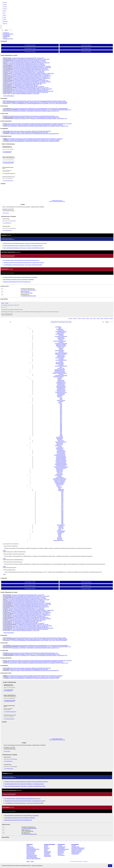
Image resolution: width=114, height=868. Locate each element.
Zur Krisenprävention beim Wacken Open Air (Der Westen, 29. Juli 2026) (29, 60)
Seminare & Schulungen (60, 481)
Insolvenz (61, 349)
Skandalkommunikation (61, 459)
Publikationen (60, 395)
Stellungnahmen (59, 437)
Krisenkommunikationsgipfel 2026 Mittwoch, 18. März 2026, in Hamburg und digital (57, 201)
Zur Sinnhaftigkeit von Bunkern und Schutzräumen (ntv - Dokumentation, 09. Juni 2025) (27, 82)
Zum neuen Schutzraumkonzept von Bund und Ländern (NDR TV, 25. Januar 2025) (30, 92)
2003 (61, 431)
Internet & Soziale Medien (60, 354)
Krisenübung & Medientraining (59, 478)
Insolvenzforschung (61, 393)
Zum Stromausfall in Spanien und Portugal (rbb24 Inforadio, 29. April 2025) (28, 86)
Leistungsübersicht (60, 447)
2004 (61, 430)
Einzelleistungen (59, 449)
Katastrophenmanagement (59, 371)
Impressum (5, 23)
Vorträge (59, 402)
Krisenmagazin (61, 330)
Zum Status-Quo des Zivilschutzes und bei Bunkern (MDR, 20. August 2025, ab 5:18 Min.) (32, 81)
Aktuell (59, 328)
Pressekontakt (61, 489)
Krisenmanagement (60, 333)
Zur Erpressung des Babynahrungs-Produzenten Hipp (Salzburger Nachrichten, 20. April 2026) (31, 67)
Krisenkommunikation (59, 350)
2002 (61, 432)
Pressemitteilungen (61, 524)
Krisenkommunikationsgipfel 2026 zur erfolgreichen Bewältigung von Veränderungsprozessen (22, 245)
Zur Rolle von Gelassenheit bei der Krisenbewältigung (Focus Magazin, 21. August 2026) (30, 59)
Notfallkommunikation (61, 465)
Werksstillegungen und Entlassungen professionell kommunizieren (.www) (34, 109)
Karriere (4, 15)
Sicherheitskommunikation (60, 463)
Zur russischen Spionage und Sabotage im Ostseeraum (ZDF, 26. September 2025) (31, 77)
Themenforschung (61, 384)
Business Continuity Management (60, 373)
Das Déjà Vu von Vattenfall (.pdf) (21, 118)
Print (61, 398)
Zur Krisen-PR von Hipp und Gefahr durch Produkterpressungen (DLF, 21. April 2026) (32, 66)
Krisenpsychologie (60, 362)
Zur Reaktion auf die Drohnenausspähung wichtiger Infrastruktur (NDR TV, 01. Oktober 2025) (31, 75)
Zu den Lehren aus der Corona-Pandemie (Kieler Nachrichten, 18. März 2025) (32, 90)
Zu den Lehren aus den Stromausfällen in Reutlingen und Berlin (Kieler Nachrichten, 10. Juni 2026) (28, 62)
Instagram (5, 8)
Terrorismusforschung (61, 387)
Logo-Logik (61, 528)
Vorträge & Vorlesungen (60, 482)
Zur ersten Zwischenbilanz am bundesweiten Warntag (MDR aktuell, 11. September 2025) (31, 78)
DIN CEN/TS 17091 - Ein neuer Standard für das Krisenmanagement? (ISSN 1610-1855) (29, 132)
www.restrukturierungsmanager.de (8, 180)
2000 (61, 434)
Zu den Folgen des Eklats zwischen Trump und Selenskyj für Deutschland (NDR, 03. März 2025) (32, 91)
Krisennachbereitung (61, 453)
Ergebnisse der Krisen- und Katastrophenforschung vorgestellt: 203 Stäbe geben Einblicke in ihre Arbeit (24, 243)
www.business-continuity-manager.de (8, 161)
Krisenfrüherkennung (61, 451)
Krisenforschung (61, 380)
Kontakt (4, 19)
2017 (61, 414)
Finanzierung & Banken (61, 344)
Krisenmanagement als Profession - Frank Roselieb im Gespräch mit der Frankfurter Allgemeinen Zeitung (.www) (35, 110)
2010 (61, 422)
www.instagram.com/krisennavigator (28, 295)
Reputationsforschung (61, 386)
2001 (61, 433)
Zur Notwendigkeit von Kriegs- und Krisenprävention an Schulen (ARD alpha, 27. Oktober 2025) (33, 73)
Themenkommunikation (61, 457)
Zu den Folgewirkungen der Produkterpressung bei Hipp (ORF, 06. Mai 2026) (28, 65)
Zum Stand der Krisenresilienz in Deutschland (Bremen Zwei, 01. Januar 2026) (27, 71)
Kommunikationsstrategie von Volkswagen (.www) (24, 117)
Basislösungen (60, 470)
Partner (59, 529)
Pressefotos (61, 526)
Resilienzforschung (61, 390)
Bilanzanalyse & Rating (61, 345)
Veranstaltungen (59, 438)
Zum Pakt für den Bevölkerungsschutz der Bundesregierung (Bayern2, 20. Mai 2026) (26, 63)
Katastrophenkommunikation (61, 464)
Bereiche (59, 379)
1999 (62, 523)
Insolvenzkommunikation (61, 468)
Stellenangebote (59, 443)
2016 (61, 415)
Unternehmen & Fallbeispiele (61, 336)
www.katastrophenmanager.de (7, 151)
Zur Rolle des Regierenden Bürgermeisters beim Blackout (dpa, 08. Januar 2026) (31, 68)
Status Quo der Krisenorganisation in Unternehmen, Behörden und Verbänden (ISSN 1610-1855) (30, 131)
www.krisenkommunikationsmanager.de (9, 173)
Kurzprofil (59, 377)
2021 (61, 409)
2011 (61, 421)
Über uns (5, 37)
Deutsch (2, 303)
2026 (61, 403)
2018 (61, 413)
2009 (61, 424)
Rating (61, 367)
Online (61, 399)
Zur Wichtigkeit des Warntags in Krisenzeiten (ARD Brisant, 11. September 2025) (28, 79)
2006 (61, 427)
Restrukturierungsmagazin (61, 331)
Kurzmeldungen (59, 329)
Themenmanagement (59, 357)
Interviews (59, 396)
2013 (61, 419)
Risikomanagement (60, 363)
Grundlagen (61, 335)
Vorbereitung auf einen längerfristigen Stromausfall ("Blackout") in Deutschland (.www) (48, 118)
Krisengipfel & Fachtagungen (60, 479)
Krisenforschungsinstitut (8, 33)
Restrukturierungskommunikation (61, 466)
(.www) (58, 117)
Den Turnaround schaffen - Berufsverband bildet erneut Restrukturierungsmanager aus (21, 260)
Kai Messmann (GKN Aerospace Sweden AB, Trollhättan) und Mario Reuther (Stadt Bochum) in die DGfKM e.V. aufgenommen (35, 138)
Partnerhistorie (61, 532)
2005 (61, 428)
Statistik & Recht (61, 338)
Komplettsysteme (59, 469)
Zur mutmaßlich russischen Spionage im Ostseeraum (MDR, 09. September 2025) (31, 80)
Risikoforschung (61, 381)
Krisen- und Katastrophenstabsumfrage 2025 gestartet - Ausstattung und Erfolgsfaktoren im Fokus (23, 247)
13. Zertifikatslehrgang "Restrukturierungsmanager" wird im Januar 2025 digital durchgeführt (22, 264)
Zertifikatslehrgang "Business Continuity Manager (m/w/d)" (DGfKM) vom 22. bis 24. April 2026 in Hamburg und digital (41, 102)
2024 (61, 406)
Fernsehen (61, 401)
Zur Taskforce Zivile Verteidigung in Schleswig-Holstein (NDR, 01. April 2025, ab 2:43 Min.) (32, 88)
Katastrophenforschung (61, 382)
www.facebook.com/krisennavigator (28, 290)
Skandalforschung (61, 388)
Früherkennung (61, 337)
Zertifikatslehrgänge (59, 483)
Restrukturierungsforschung (61, 392)
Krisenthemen (6, 32)
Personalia (61, 339)
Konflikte (61, 361)
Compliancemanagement (59, 369)
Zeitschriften (59, 439)
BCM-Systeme (60, 471)
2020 (61, 411)
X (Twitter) (5, 6)
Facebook (5, 4)
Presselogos (61, 527)
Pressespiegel (61, 490)
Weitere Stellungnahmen (9, 95)
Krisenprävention (61, 450)
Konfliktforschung (61, 383)
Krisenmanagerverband (8, 38)
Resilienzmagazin (61, 332)
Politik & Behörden (61, 356)
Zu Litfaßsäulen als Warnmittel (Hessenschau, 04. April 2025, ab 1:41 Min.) (33, 87)
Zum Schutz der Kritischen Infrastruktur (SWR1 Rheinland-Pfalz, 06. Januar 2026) (31, 69)
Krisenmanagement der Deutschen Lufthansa (46, 117)
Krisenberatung (6, 35)
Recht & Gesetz (61, 347)
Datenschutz (5, 21)
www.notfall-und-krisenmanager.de (8, 162)
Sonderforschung (61, 394)
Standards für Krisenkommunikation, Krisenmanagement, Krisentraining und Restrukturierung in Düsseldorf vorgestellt (34, 141)
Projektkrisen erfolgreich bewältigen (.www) (61, 109)
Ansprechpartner (59, 444)
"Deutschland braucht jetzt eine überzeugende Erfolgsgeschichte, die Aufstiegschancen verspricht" (23, 262)
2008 (61, 425)
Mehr (4, 550)
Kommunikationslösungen (59, 454)
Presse (4, 12)
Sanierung (61, 348)
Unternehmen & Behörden (60, 360)
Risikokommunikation (61, 462)
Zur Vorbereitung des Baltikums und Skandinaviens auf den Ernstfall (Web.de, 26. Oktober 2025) (29, 74)
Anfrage (14, 220)
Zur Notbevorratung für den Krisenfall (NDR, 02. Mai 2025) (25, 85)
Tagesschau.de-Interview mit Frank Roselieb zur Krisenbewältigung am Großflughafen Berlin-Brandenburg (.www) (34, 116)
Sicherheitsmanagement (60, 370)
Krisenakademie (6, 36)
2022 (61, 408)
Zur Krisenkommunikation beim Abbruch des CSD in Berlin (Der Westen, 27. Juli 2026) (27, 61)
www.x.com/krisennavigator (26, 292)
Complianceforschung (61, 389)
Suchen (59, 535)
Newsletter (5, 2)
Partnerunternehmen (61, 530)
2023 (61, 407)
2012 (61, 420)
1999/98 (61, 436)
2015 (61, 417)
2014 (61, 418)
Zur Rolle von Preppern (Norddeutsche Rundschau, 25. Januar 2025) (25, 93)
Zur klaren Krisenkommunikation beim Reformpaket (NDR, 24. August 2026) (27, 58)
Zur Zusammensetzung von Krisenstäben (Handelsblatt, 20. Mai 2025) (27, 84)
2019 (61, 412)
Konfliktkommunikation (61, 458)
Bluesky (4, 10)
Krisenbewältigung (61, 452)
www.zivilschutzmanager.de (7, 152)
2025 (61, 405)
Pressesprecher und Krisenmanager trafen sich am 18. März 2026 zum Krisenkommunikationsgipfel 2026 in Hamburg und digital (39, 101)
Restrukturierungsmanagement (59, 341)
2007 (61, 426)
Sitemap (4, 17)
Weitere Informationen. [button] (37, 865)
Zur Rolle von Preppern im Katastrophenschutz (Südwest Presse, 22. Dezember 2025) (26, 72)
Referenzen (59, 472)
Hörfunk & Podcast (61, 400)
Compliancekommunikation (61, 460)
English (6, 303)
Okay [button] (110, 865)
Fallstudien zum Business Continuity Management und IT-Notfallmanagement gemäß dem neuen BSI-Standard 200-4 (34, 133)
